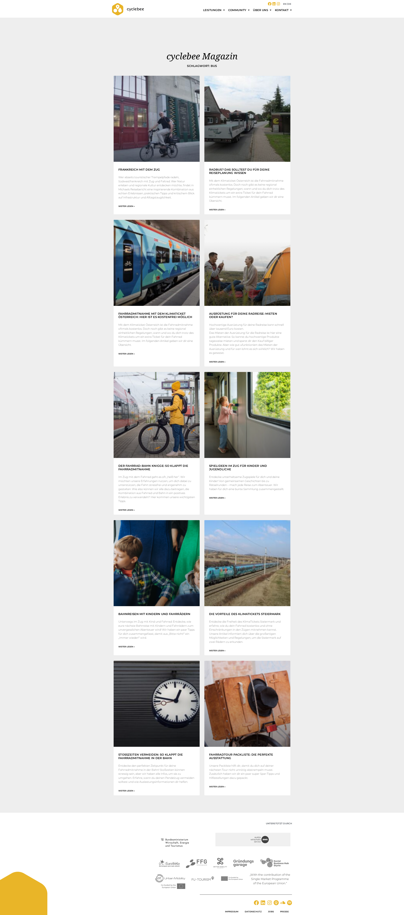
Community (237, 10)
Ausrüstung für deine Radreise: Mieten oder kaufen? (243, 315)
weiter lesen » (126, 206)
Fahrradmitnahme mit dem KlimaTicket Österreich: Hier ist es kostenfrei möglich (155, 315)
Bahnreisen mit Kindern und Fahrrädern (154, 614)
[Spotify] (289, 902)
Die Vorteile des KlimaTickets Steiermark (245, 614)
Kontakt (282, 10)
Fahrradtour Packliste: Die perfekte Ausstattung (241, 756)
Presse (284, 911)
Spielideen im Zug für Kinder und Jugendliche (238, 467)
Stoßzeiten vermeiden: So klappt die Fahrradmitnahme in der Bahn (150, 756)
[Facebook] (269, 4)
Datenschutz (253, 911)
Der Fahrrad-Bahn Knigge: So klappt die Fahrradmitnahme (153, 467)
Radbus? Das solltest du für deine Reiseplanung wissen (239, 171)
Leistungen (212, 10)
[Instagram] (278, 4)
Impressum (231, 911)
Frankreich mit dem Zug (139, 169)
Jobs (271, 911)
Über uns (260, 10)
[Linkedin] (274, 4)
